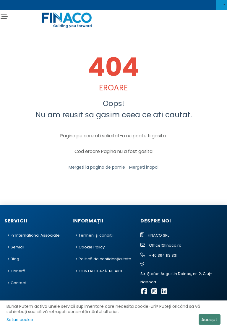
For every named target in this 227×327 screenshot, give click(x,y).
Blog (15, 259)
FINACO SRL (158, 235)
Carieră (18, 271)
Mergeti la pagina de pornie (97, 167)
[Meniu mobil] (4, 16)
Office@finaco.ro (165, 245)
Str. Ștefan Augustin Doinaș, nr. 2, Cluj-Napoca (176, 278)
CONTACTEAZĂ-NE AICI (100, 271)
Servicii (17, 247)
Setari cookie (20, 319)
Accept (209, 319)
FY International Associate (35, 235)
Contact (18, 283)
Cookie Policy (92, 247)
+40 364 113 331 (163, 255)
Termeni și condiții (96, 235)
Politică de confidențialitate (105, 259)
